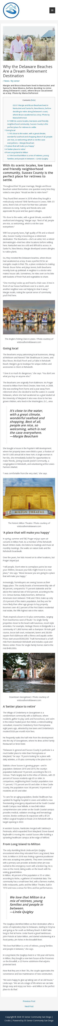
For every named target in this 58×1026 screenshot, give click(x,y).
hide (33, 100)
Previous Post (29, 1001)
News (6, 81)
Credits (8, 1020)
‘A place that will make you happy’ (19, 146)
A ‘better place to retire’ (15, 149)
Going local (10, 130)
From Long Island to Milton (16, 152)
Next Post (29, 1006)
